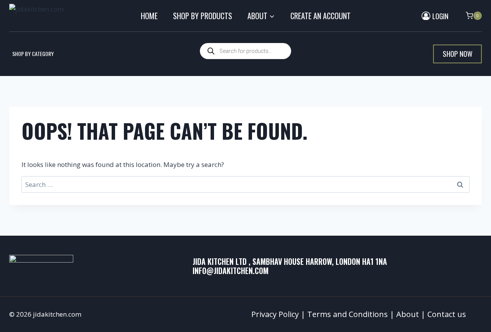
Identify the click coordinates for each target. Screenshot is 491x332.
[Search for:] (245, 184)
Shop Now (458, 53)
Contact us (446, 314)
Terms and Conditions (347, 314)
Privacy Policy (275, 314)
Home (149, 15)
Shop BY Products (202, 15)
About (407, 314)
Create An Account (320, 15)
